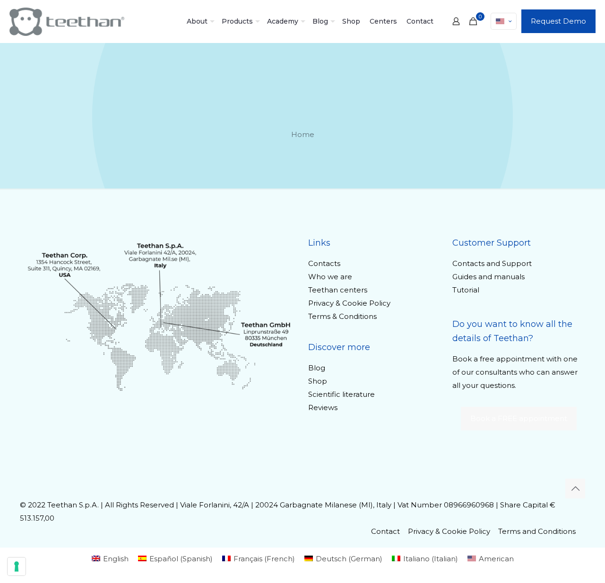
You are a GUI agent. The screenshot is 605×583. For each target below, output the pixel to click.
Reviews (322, 407)
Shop (317, 381)
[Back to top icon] (575, 488)
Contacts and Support (492, 263)
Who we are (330, 276)
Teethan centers (337, 289)
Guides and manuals (488, 276)
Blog (316, 367)
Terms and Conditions (537, 531)
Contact (385, 531)
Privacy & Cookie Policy (349, 303)
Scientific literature (341, 394)
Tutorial (465, 289)
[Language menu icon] (504, 21)
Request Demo (558, 21)
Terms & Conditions (342, 316)
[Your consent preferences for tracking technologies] (17, 566)
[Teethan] (66, 21)
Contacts (324, 263)
